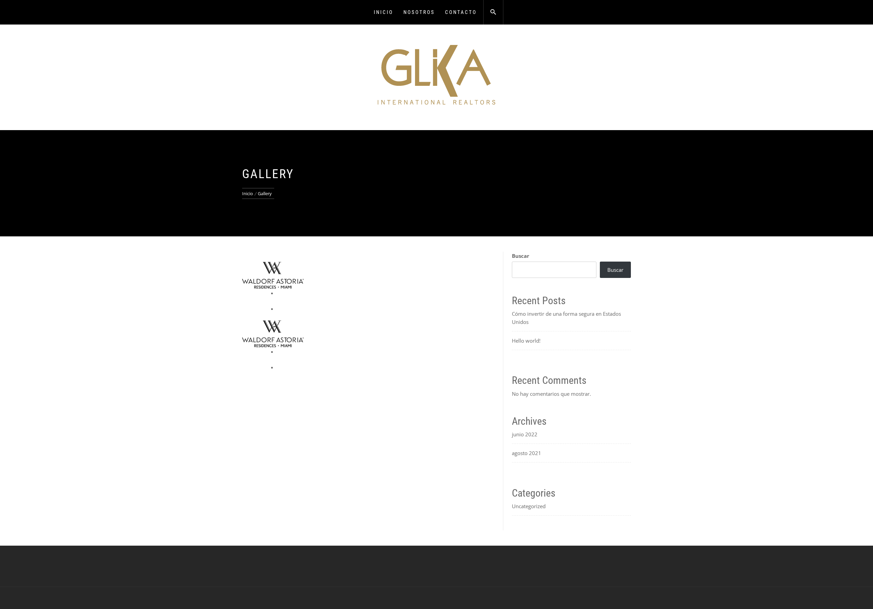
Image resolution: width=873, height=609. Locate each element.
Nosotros (419, 12)
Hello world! (526, 340)
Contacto (461, 12)
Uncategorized (529, 506)
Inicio (383, 12)
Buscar (520, 255)
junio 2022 (524, 434)
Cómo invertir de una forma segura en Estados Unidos (566, 317)
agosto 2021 (526, 453)
